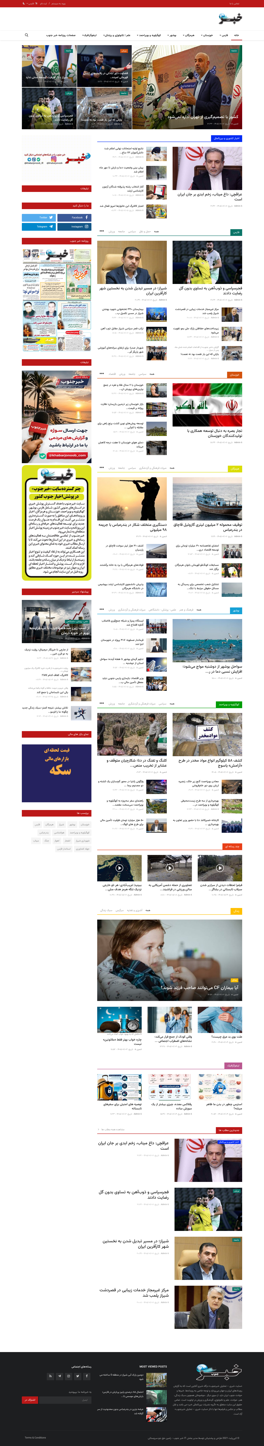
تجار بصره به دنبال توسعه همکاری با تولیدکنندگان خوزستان (214, 433)
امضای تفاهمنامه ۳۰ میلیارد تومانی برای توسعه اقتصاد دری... (197, 548)
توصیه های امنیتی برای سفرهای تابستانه (122, 1106)
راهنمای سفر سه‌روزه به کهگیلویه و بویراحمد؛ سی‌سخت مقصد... (125, 803)
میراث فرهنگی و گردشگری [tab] (152, 468)
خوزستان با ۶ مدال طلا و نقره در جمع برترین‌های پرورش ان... (123, 387)
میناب (36, 841)
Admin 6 (118, 124)
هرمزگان (235, 469)
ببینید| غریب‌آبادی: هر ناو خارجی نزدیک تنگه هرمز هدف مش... (122, 887)
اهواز (57, 841)
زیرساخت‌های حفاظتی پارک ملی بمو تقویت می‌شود (196, 331)
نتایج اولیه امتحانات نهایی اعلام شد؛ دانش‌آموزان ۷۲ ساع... (123, 151)
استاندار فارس (64, 849)
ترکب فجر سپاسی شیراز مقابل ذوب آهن (122, 329)
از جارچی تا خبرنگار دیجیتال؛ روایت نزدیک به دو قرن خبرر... (46, 652)
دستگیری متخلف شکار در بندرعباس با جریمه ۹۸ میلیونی (133, 527)
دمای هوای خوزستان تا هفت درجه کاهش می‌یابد (120, 445)
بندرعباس (44, 833)
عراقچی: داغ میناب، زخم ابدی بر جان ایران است (210, 197)
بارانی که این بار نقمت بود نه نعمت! (200, 354)
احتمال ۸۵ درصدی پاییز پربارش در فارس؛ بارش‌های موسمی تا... (122, 1394)
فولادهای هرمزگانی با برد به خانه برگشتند (121, 565)
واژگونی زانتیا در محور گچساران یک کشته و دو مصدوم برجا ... (120, 784)
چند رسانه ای (232, 847)
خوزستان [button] (208, 35)
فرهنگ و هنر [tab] (186, 610)
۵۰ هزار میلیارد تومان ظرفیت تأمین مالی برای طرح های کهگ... (121, 822)
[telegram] (59, 1376)
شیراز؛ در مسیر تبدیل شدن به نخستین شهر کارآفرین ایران (133, 291)
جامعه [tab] (121, 232)
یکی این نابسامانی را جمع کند (52, 693)
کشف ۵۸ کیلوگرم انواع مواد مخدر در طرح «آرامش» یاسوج (210, 763)
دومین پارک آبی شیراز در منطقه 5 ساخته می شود (121, 1377)
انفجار (67, 841)
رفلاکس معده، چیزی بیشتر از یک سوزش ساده (171, 1106)
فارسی (31, 3)
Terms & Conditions (35, 1438)
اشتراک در (30, 1400)
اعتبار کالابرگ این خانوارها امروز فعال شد (121, 206)
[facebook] (86, 1376)
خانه (236, 35)
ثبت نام (43, 3)
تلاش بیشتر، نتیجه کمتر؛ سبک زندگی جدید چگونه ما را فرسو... (45, 710)
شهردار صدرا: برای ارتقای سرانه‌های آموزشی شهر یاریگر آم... (120, 350)
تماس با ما (234, 3)
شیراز (61, 825)
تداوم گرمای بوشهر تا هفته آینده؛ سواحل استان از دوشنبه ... (121, 661)
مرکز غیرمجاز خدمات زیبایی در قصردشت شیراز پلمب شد (197, 311)
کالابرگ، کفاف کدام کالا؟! (55, 675)
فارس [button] (224, 35)
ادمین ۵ (234, 124)
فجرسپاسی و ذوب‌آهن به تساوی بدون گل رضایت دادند (210, 291)
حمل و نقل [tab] (145, 232)
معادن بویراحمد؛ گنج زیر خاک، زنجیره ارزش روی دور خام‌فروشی (199, 784)
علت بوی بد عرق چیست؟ (226, 1037)
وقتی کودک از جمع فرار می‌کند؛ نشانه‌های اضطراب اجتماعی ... (173, 1039)
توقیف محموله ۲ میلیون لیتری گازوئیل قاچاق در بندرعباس (208, 527)
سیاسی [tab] (132, 232)
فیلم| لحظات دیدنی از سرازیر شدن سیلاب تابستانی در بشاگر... (221, 887)
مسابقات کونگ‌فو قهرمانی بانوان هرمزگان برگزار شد (197, 567)
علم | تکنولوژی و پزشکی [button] (117, 35)
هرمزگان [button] (189, 35)
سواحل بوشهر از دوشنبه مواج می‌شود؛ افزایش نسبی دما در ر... (212, 669)
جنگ (46, 841)
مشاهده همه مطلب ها (112, 1130)
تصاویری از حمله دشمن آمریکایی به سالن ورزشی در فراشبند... (170, 887)
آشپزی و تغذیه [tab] (134, 910)
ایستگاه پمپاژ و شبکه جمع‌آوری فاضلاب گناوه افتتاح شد (122, 623)
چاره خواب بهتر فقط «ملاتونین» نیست (122, 1042)
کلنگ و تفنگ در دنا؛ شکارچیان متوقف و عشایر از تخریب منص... (137, 763)
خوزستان (234, 375)
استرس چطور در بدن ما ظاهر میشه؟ (224, 1106)
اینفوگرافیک (233, 1066)
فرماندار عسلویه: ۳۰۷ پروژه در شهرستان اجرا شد (122, 642)
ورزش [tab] (112, 232)
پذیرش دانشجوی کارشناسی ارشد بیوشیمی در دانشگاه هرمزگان (120, 587)
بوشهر (236, 611)
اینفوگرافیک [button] (90, 35)
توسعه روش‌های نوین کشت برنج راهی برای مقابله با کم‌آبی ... (120, 426)
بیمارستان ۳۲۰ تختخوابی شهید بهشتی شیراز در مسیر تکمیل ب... (122, 311)
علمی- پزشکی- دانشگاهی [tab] (162, 610)
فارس (236, 232)
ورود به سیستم (58, 3)
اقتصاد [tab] (112, 374)
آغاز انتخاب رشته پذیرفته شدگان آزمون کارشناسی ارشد (122, 189)
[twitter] (77, 1376)
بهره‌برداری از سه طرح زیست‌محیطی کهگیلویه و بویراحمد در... (200, 803)
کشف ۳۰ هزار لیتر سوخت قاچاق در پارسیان (124, 548)
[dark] (24, 4)
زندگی (236, 911)
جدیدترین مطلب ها (229, 1130)
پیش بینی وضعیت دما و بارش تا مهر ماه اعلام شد (121, 170)
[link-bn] (56, 158)
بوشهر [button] (172, 35)
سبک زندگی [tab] (106, 910)
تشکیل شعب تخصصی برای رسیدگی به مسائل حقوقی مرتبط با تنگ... (198, 587)
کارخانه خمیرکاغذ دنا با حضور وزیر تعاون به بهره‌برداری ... (196, 822)
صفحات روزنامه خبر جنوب (61, 35)
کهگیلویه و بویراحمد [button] (149, 35)
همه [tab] (156, 232)
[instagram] (68, 1376)
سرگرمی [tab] (120, 910)
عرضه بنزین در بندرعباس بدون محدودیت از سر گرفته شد (120, 1411)
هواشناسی (59, 833)
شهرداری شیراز (82, 841)
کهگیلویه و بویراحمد (229, 705)
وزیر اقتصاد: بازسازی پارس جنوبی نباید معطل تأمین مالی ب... (122, 681)
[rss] (50, 1376)
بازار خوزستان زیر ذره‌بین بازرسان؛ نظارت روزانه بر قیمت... (122, 406)
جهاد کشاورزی (82, 849)
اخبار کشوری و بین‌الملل (226, 138)
